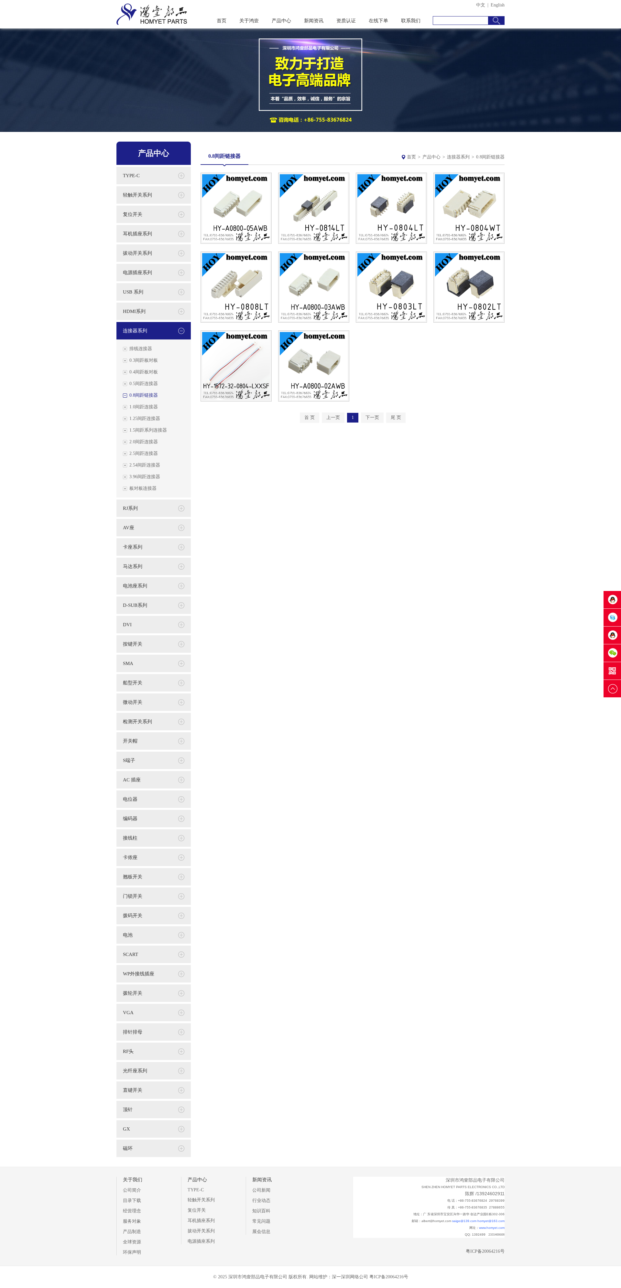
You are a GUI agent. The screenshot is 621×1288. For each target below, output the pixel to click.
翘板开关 (132, 876)
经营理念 (132, 1210)
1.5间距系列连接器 (148, 430)
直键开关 (132, 1090)
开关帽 (130, 741)
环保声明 (132, 1252)
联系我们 (410, 20)
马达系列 (132, 566)
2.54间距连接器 (144, 465)
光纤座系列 (135, 1070)
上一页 (333, 417)
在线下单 (378, 20)
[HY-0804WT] (469, 242)
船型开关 (132, 682)
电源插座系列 (137, 272)
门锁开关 (132, 896)
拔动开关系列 (137, 253)
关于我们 (132, 1179)
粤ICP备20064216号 (485, 1251)
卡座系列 (132, 547)
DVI (127, 624)
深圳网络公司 (354, 1276)
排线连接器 (140, 348)
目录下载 (132, 1200)
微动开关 (132, 702)
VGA (128, 1012)
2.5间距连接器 (143, 453)
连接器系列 (458, 157)
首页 (221, 20)
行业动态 (261, 1200)
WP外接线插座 (138, 973)
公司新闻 (261, 1190)
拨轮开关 (132, 993)
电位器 (130, 799)
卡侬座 (130, 857)
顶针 (128, 1109)
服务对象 (132, 1221)
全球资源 (132, 1242)
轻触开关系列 (137, 195)
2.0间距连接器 (143, 441)
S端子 (129, 760)
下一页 (372, 417)
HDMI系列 (134, 311)
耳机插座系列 (137, 233)
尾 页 (396, 417)
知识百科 (261, 1210)
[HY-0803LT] (391, 321)
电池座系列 (135, 585)
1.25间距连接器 (144, 418)
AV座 (128, 527)
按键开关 (132, 644)
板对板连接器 (143, 488)
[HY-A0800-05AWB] (236, 242)
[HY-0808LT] (236, 321)
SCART (130, 954)
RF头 (128, 1051)
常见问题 (261, 1221)
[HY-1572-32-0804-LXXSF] (236, 400)
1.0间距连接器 (143, 406)
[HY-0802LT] (469, 321)
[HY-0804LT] (391, 242)
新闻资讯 (313, 20)
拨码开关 (132, 915)
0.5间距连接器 (143, 383)
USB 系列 (133, 292)
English (498, 5)
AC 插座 (132, 779)
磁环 (128, 1148)
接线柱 (130, 838)
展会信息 (261, 1231)
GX (126, 1129)
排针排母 (132, 1032)
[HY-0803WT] (313, 321)
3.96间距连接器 (144, 476)
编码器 (130, 818)
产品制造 (132, 1231)
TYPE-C (131, 175)
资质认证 (346, 20)
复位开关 (132, 214)
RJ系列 (130, 508)
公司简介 (132, 1190)
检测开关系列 (137, 721)
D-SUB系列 (135, 605)
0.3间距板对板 (143, 360)
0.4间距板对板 (143, 372)
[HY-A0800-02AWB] (313, 400)
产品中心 (281, 20)
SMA (128, 663)
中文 (480, 5)
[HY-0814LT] (313, 242)
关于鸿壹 (249, 20)
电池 (128, 935)
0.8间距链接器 (143, 395)
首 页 (309, 417)
